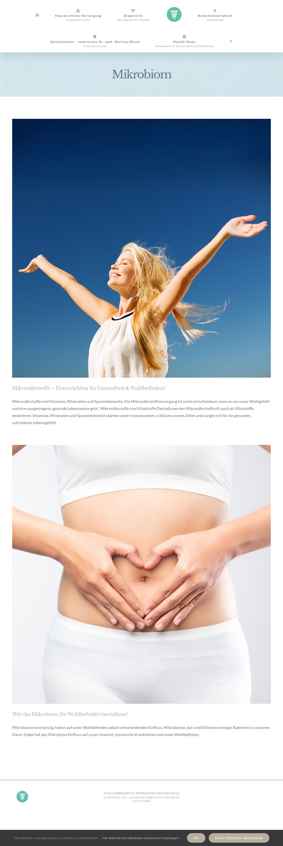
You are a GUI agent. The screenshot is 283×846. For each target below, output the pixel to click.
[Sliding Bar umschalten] (170, 41)
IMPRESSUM (146, 793)
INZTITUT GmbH (141, 801)
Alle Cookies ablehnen (239, 838)
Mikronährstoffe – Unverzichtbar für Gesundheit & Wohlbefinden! (88, 388)
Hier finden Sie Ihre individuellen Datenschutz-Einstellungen (141, 838)
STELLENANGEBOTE (119, 793)
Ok (196, 838)
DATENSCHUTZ (167, 793)
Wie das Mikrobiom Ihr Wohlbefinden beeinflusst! (70, 714)
